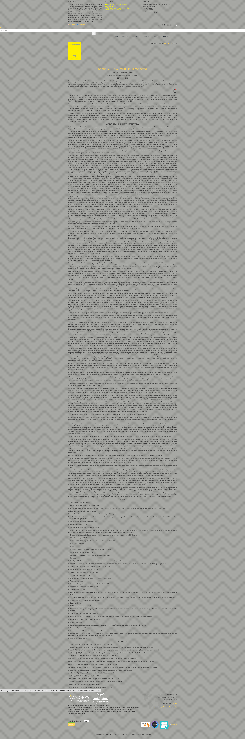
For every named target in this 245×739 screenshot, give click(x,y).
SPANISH (72, 24)
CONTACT (166, 37)
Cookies (165, 707)
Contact (174, 703)
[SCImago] (173, 724)
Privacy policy (173, 707)
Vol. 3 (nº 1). (168, 43)
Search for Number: (75, 721)
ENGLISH (81, 24)
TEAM (116, 37)
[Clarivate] (155, 724)
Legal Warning (157, 707)
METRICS (157, 37)
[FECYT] (165, 724)
